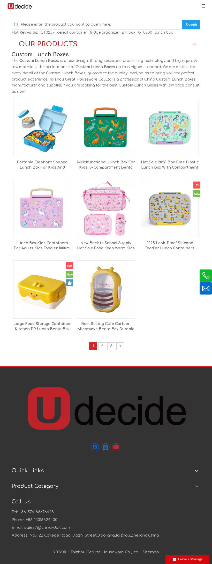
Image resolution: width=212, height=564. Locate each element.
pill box (128, 32)
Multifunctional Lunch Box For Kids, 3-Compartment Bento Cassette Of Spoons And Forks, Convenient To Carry (106, 165)
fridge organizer (104, 32)
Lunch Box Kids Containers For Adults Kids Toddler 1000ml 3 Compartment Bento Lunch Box (42, 246)
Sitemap (151, 552)
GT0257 (48, 32)
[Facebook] (95, 447)
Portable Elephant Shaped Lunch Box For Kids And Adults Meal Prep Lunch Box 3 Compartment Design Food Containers (42, 165)
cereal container (72, 32)
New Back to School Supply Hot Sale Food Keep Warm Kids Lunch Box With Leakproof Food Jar (106, 246)
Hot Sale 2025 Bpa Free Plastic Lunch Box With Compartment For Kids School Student (170, 165)
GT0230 (145, 32)
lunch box (164, 32)
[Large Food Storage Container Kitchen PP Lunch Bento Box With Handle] (42, 289)
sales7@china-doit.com (47, 527)
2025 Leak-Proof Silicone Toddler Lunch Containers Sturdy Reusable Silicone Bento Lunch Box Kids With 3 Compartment (169, 246)
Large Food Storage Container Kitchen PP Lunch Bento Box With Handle (42, 327)
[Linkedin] (105, 447)
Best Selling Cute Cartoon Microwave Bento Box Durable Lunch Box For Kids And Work (105, 327)
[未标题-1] (106, 408)
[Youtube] (116, 447)
